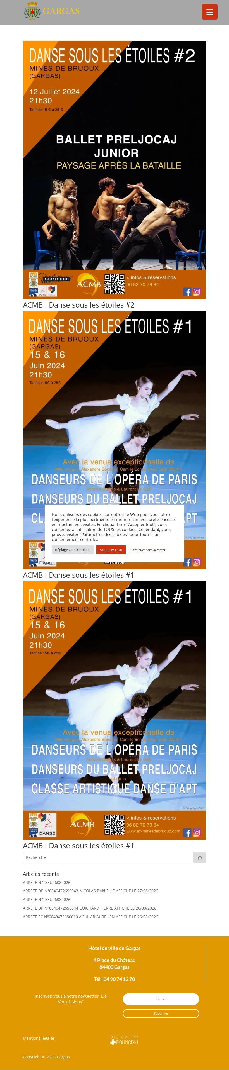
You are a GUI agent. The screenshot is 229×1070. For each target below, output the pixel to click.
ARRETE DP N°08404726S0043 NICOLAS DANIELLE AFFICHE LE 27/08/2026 (90, 890)
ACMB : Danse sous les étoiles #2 (79, 305)
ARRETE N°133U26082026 (46, 899)
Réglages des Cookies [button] (72, 549)
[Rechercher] (199, 857)
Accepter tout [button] (111, 549)
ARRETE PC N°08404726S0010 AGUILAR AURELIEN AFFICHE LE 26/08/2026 (90, 916)
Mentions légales (39, 1038)
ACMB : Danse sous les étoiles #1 (79, 575)
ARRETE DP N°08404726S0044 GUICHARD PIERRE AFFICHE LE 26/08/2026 (89, 908)
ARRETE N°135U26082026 (46, 882)
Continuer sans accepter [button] (148, 550)
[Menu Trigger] (210, 12)
